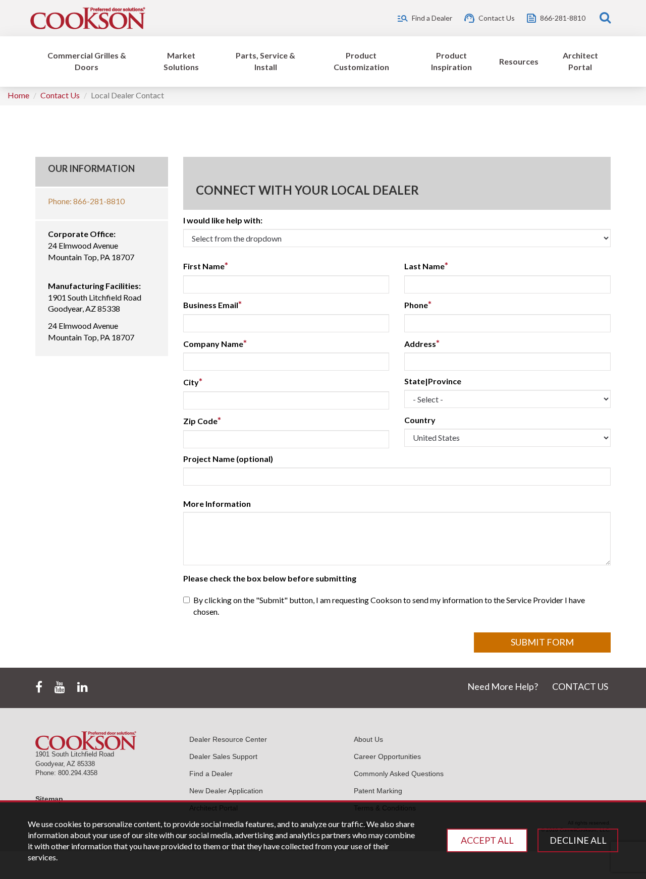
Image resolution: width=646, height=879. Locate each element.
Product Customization (361, 61)
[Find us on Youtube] (60, 687)
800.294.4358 (77, 773)
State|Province (432, 381)
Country (420, 420)
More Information (217, 503)
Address (422, 343)
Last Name (426, 265)
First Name (205, 265)
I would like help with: (222, 220)
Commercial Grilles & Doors (86, 61)
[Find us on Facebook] (38, 687)
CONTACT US (580, 686)
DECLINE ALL (578, 840)
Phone (418, 304)
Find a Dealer (211, 774)
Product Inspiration (451, 61)
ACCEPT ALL (487, 840)
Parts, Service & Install (265, 61)
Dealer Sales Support (223, 756)
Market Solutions (181, 61)
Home (18, 95)
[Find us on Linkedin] (82, 687)
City (192, 381)
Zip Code (202, 420)
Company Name (215, 343)
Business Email (212, 304)
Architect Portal (580, 61)
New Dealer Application (226, 791)
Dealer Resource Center (228, 739)
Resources (519, 61)
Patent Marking (378, 791)
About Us (368, 739)
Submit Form (542, 642)
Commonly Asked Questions (399, 774)
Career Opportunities (387, 756)
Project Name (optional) (228, 458)
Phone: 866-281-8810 (86, 201)
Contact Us (60, 95)
